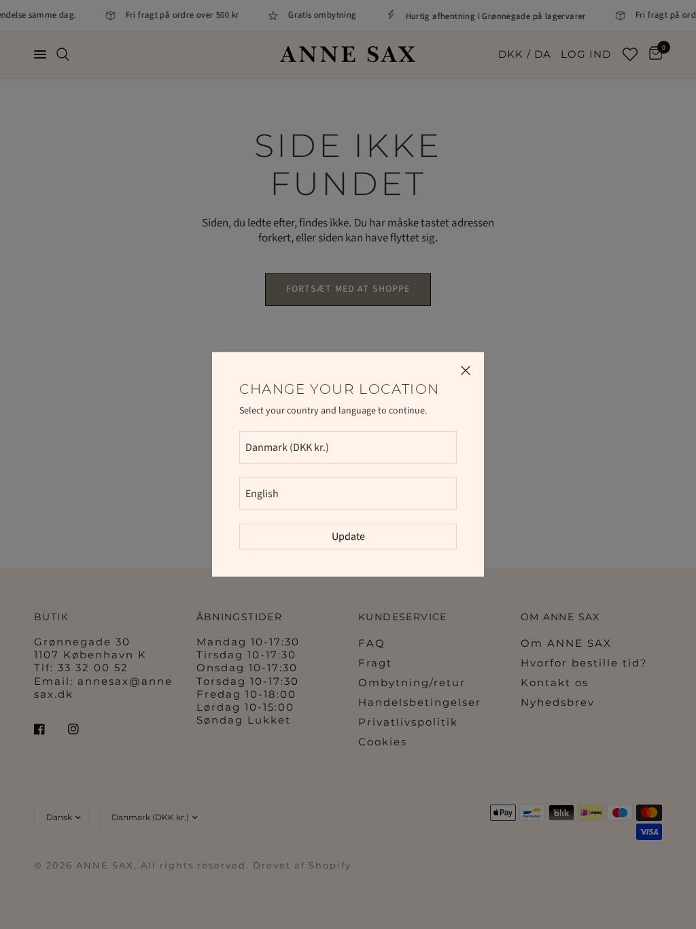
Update (348, 536)
